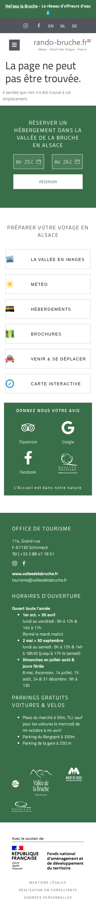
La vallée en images (58, 259)
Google (68, 441)
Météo (39, 284)
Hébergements (51, 309)
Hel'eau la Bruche (21, 6)
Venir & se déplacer (58, 359)
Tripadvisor (28, 441)
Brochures (46, 334)
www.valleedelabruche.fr (35, 573)
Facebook (28, 472)
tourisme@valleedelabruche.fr (39, 580)
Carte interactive (56, 384)
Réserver (48, 181)
